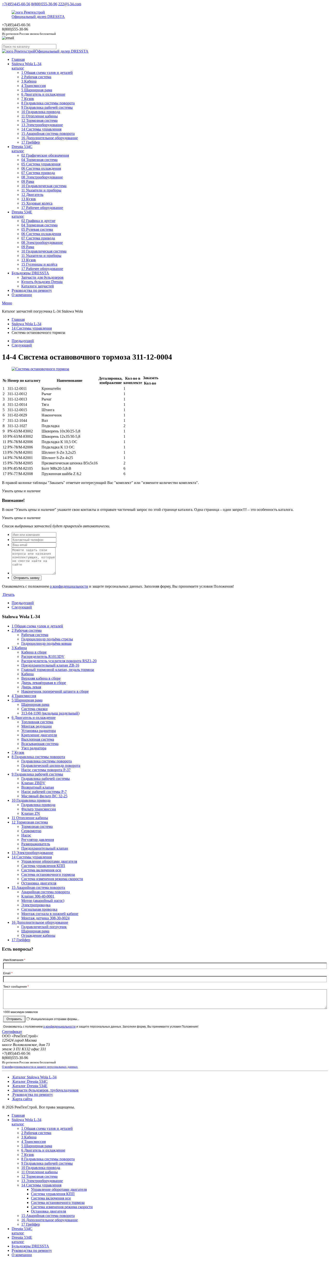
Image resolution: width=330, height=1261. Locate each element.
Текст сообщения (16, 986)
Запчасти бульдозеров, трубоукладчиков (45, 1090)
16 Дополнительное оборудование (49, 138)
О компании (22, 295)
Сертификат (12, 1032)
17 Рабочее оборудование (42, 208)
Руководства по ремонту (32, 290)
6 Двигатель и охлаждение (43, 94)
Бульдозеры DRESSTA (30, 273)
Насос (26, 835)
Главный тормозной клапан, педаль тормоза (57, 670)
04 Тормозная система (39, 160)
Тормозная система (37, 826)
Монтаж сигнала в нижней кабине (49, 914)
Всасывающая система (39, 744)
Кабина (27, 674)
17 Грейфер (30, 142)
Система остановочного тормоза (48, 874)
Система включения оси (41, 870)
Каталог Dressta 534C (30, 1081)
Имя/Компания (14, 960)
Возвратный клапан (37, 787)
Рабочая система (34, 635)
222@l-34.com (69, 4)
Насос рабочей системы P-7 (44, 792)
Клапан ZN (30, 813)
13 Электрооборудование (42, 125)
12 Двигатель (32, 194)
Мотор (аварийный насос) (42, 901)
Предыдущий (23, 341)
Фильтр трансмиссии (38, 809)
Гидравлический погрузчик (44, 927)
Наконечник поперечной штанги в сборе (55, 691)
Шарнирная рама (35, 704)
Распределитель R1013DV (43, 656)
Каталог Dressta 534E (29, 1086)
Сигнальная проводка (39, 909)
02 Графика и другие (38, 221)
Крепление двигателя (39, 735)
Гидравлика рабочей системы (45, 779)
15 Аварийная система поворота (48, 133)
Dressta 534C (22, 149)
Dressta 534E (22, 214)
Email (8, 973)
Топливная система (37, 722)
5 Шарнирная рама (36, 90)
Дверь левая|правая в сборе (43, 683)
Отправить (14, 1019)
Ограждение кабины (38, 935)
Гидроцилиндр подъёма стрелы (47, 639)
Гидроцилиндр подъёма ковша (46, 643)
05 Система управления (40, 164)
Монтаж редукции (36, 726)
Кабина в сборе (34, 652)
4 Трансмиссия (33, 86)
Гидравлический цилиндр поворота (50, 765)
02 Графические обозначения (45, 155)
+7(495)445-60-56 (16, 4)
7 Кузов (27, 99)
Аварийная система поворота (45, 892)
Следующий (22, 345)
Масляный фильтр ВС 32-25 (44, 796)
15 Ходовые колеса (36, 203)
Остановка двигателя (38, 883)
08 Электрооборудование (42, 177)
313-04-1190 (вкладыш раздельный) (50, 713)
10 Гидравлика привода (40, 112)
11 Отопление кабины (39, 116)
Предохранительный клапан (44, 848)
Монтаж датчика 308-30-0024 (45, 918)
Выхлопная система (37, 739)
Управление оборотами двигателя (49, 861)
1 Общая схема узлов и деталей (47, 72)
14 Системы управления (41, 129)
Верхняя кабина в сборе (41, 678)
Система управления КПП (43, 866)
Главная (18, 59)
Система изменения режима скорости (52, 879)
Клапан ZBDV (33, 783)
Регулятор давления (37, 840)
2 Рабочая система (36, 77)
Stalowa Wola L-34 (26, 66)
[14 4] (40, 369)
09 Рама (27, 181)
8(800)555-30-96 (44, 4)
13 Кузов (28, 199)
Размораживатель (35, 844)
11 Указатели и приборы (41, 190)
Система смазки (34, 709)
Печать (8, 594)
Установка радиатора (38, 731)
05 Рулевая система (37, 229)
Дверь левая (31, 687)
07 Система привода (38, 173)
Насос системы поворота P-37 (46, 770)
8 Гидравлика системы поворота (48, 103)
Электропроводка (35, 905)
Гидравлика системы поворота (46, 761)
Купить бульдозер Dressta (42, 282)
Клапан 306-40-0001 (37, 896)
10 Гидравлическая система (43, 186)
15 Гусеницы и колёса (39, 264)
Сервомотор (31, 831)
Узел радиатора (33, 748)
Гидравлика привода (38, 805)
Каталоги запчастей (37, 286)
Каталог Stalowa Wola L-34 (34, 1077)
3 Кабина (28, 81)
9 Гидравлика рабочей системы (47, 107)
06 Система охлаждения (41, 168)
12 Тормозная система (39, 120)
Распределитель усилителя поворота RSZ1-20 (59, 661)
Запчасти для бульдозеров (42, 277)
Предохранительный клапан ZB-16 (50, 665)
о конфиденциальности (69, 586)
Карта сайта (22, 1099)
